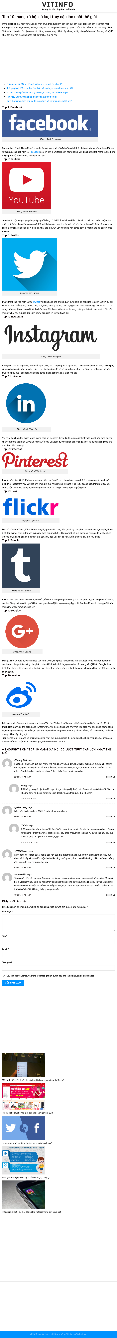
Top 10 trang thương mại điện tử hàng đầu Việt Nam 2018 (27, 1113)
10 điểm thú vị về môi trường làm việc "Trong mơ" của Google (37, 92)
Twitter (36, 302)
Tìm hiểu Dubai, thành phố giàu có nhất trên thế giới (32, 96)
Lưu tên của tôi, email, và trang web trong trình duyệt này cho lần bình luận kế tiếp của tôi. (50, 976)
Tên (4, 936)
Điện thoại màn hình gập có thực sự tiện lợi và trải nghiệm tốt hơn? (39, 101)
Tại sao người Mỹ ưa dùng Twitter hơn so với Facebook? (34, 84)
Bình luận (110, 777)
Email (5, 949)
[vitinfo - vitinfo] (58, 6)
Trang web (7, 962)
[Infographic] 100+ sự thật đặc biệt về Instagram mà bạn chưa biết (40, 88)
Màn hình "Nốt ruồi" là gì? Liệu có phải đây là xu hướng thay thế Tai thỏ (33, 1080)
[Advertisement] (58, 60)
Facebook (35, 152)
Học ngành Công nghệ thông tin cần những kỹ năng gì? (26, 1177)
